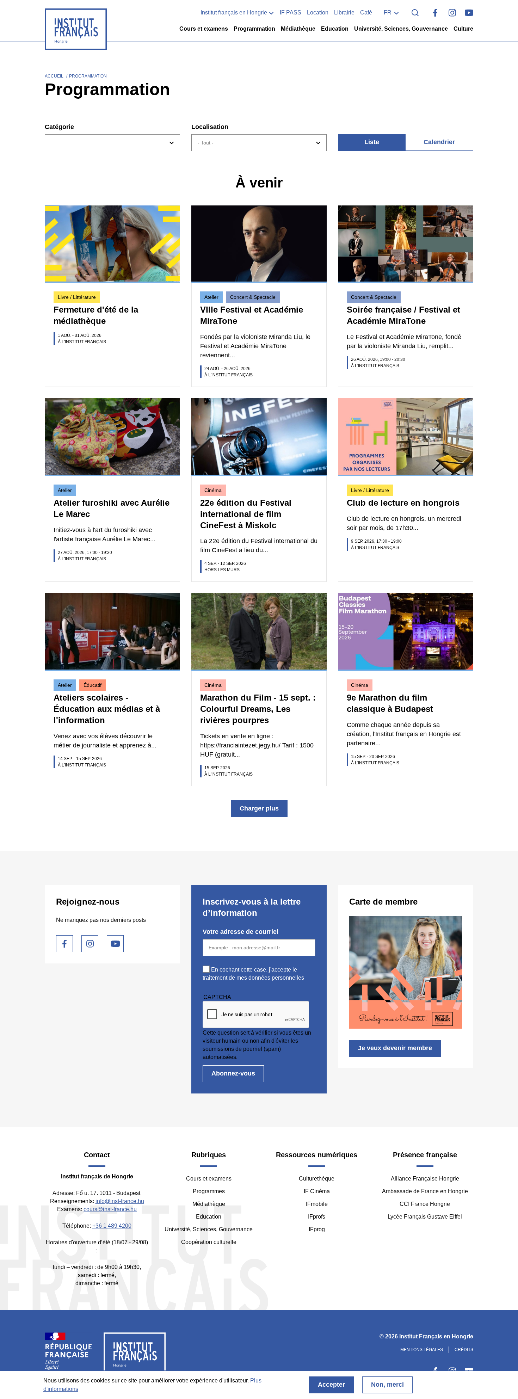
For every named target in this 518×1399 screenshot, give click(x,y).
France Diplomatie (68, 1354)
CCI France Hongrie (425, 1204)
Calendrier (439, 142)
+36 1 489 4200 (111, 1226)
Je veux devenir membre (395, 1048)
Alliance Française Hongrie (425, 1179)
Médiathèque (298, 29)
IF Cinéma (317, 1191)
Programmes (209, 1191)
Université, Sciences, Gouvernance (401, 29)
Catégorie (59, 126)
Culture (463, 29)
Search (415, 12)
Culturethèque (316, 1179)
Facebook (435, 12)
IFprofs (316, 1217)
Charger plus (259, 808)
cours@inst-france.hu (110, 1209)
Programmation (254, 29)
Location (317, 13)
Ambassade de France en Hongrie (425, 1191)
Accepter (331, 1384)
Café (366, 13)
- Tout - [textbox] (206, 143)
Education (335, 29)
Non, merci (387, 1384)
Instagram (452, 12)
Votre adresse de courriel (240, 931)
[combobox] (112, 142)
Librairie (344, 13)
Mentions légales (421, 1349)
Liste (371, 142)
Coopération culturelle (208, 1242)
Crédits (464, 1349)
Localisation (209, 126)
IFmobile (317, 1204)
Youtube (469, 12)
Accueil (54, 76)
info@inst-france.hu (119, 1201)
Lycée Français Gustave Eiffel (425, 1217)
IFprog (317, 1229)
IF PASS (290, 13)
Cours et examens (203, 29)
